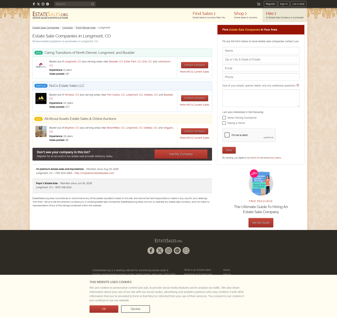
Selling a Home (236, 123)
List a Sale (298, 3)
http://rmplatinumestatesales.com (94, 173)
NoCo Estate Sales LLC (66, 86)
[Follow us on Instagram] (43, 4)
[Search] (92, 4)
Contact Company (194, 65)
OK (104, 309)
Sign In (284, 3)
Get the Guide (261, 222)
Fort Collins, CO (116, 94)
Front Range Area (86, 27)
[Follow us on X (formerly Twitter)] (38, 4)
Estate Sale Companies (45, 27)
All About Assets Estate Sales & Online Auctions (80, 119)
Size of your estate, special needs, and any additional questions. (259, 85)
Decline (135, 309)
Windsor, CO (72, 94)
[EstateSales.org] (50, 15)
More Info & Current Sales (194, 71)
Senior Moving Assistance (241, 117)
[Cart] (258, 4)
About (226, 269)
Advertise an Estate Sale (198, 274)
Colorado (67, 27)
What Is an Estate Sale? (197, 269)
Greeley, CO (151, 94)
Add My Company (181, 154)
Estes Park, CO (132, 61)
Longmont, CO (73, 61)
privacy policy (274, 158)
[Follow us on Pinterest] (47, 4)
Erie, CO (147, 61)
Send (229, 150)
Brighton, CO (72, 127)
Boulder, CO (116, 61)
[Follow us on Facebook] (33, 4)
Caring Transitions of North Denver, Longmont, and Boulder (90, 53)
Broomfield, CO (115, 127)
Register (270, 3)
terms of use (257, 158)
